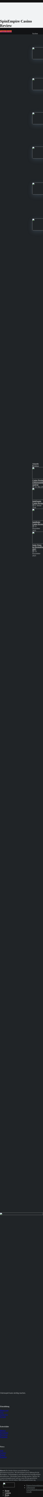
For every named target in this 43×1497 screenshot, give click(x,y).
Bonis (7, 1495)
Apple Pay (4, 1415)
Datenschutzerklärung (34, 1485)
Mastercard (4, 1410)
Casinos (3, 1453)
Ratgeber (3, 1457)
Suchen (35, 34)
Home (7, 1491)
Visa (1, 1413)
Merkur (3, 1431)
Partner (2, 1455)
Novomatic (4, 1433)
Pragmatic (4, 1437)
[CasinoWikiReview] (9, 1487)
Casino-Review (6, 31)
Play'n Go (4, 1435)
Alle (1, 1451)
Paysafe (3, 1417)
